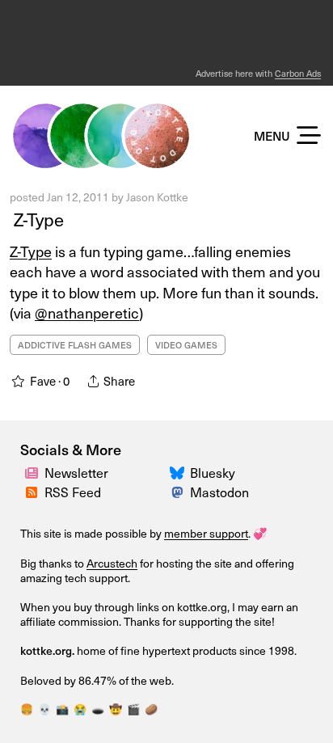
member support (206, 533)
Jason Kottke (157, 197)
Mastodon (219, 491)
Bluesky (212, 472)
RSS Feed (72, 491)
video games (186, 345)
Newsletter (76, 472)
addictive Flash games (75, 345)
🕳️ (97, 709)
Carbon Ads (298, 73)
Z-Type (37, 219)
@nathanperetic (87, 312)
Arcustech (111, 563)
